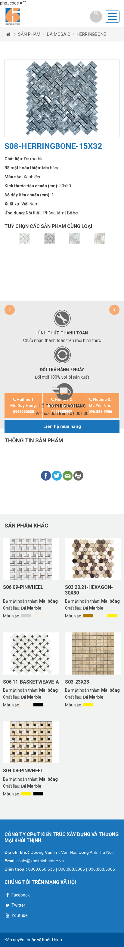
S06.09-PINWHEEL (23, 587)
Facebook (20, 895)
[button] (10, 310)
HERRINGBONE (91, 34)
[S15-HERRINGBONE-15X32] (99, 238)
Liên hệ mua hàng (62, 426)
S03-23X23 (77, 682)
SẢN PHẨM (29, 34)
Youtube (19, 915)
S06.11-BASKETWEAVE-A (31, 682)
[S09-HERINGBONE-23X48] (49, 238)
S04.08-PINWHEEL (23, 770)
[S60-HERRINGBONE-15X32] (74, 238)
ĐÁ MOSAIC (58, 34)
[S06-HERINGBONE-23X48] (25, 238)
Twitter (18, 905)
